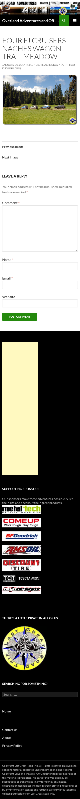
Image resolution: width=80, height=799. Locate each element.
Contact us (9, 729)
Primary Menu (74, 20)
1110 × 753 (33, 64)
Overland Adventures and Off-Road (30, 20)
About (6, 737)
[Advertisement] (20, 408)
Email (7, 278)
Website (8, 297)
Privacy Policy (12, 745)
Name (7, 259)
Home (6, 711)
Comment (11, 203)
